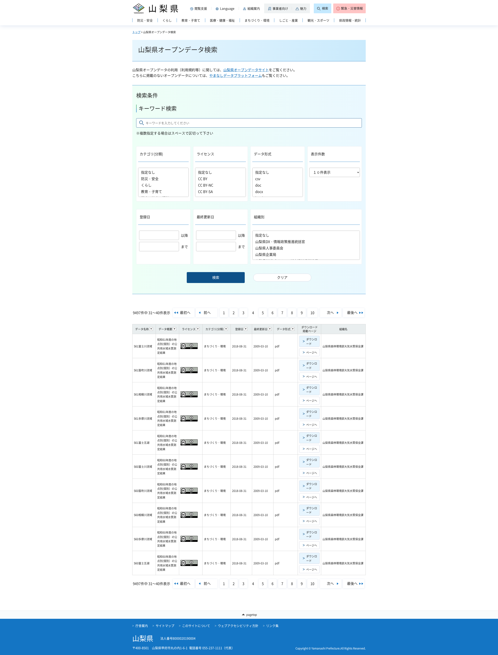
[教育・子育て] (163, 191)
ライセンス (205, 154)
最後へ (352, 312)
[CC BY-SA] (220, 191)
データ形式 (262, 154)
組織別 (259, 217)
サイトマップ (165, 625)
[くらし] (163, 185)
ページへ (311, 352)
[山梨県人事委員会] (306, 248)
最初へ (185, 312)
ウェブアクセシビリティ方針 (238, 625)
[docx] (277, 191)
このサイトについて (196, 625)
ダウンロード (311, 341)
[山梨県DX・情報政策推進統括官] (306, 241)
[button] (199, 8)
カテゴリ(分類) (151, 154)
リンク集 (272, 625)
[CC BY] (220, 178)
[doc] (277, 185)
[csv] (277, 178)
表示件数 (318, 154)
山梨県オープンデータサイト (246, 69)
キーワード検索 (158, 108)
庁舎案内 (141, 625)
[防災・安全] (163, 178)
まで (184, 246)
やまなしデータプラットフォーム (235, 75)
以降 (184, 235)
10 (312, 312)
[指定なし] (163, 172)
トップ (136, 32)
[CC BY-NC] (220, 185)
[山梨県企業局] (306, 254)
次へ (330, 312)
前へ (207, 312)
